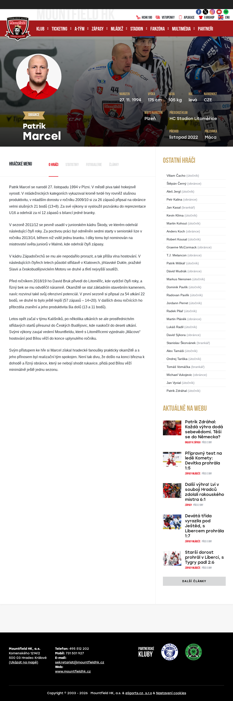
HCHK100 (147, 18)
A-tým (79, 29)
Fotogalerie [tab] (94, 165)
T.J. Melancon (177, 255)
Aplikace (189, 18)
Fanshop (209, 18)
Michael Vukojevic (179, 375)
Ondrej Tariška (177, 359)
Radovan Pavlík (178, 295)
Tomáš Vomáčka (178, 367)
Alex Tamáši (175, 351)
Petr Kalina (174, 199)
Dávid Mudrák (177, 271)
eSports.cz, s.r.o (138, 693)
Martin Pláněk (176, 319)
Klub (40, 29)
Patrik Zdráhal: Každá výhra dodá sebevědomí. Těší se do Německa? (204, 429)
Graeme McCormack (182, 247)
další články (194, 581)
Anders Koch (176, 231)
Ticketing (59, 29)
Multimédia (181, 29)
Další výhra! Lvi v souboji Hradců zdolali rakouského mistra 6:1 (204, 492)
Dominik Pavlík (177, 287)
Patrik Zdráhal (177, 391)
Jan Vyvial (174, 383)
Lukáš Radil (175, 327)
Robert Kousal (177, 239)
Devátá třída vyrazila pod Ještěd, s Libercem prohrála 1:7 (204, 525)
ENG (227, 18)
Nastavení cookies (171, 693)
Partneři (205, 29)
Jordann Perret (177, 303)
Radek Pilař (175, 311)
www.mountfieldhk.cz (73, 671)
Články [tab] (114, 165)
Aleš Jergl (174, 191)
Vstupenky (168, 18)
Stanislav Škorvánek (181, 343)
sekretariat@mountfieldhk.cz (79, 662)
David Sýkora (176, 335)
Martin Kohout (177, 223)
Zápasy (98, 29)
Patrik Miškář (176, 263)
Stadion (136, 29)
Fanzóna (157, 29)
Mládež (117, 29)
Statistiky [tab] (72, 165)
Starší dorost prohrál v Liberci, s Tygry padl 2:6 (204, 557)
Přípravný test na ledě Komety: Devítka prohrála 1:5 (203, 461)
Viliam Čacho (176, 175)
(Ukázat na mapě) (23, 662)
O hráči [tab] (53, 165)
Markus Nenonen (179, 279)
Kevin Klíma (175, 215)
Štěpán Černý (176, 183)
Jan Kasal (174, 207)
